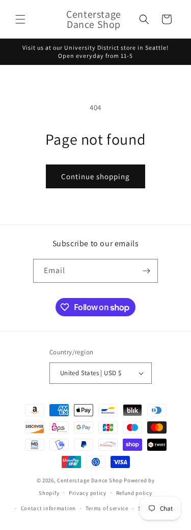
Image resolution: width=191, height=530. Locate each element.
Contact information (48, 508)
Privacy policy (87, 492)
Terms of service (107, 508)
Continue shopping (95, 176)
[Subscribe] (146, 271)
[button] (20, 19)
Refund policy (134, 492)
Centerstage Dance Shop (89, 480)
